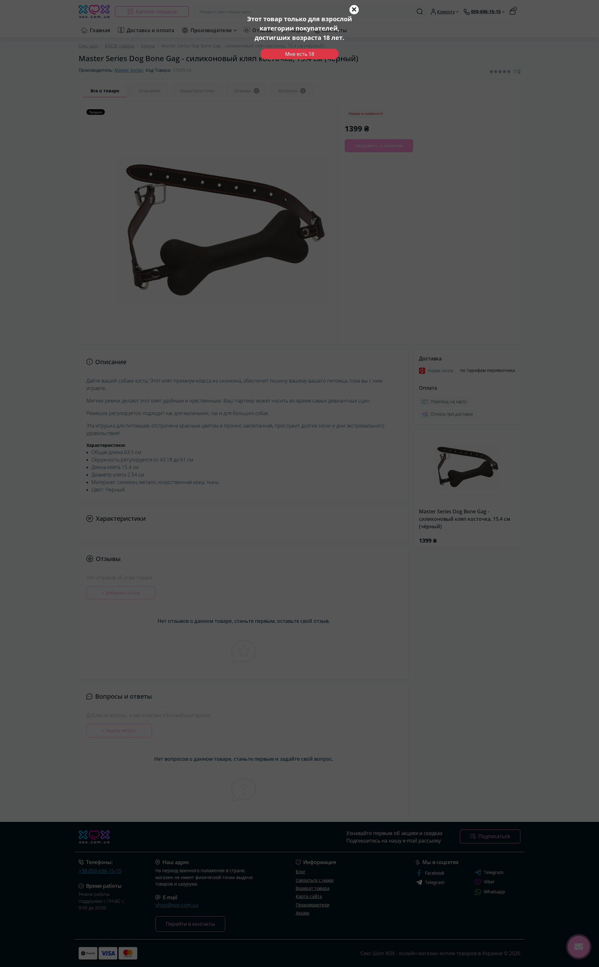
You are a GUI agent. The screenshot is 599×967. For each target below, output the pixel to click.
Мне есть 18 (299, 54)
